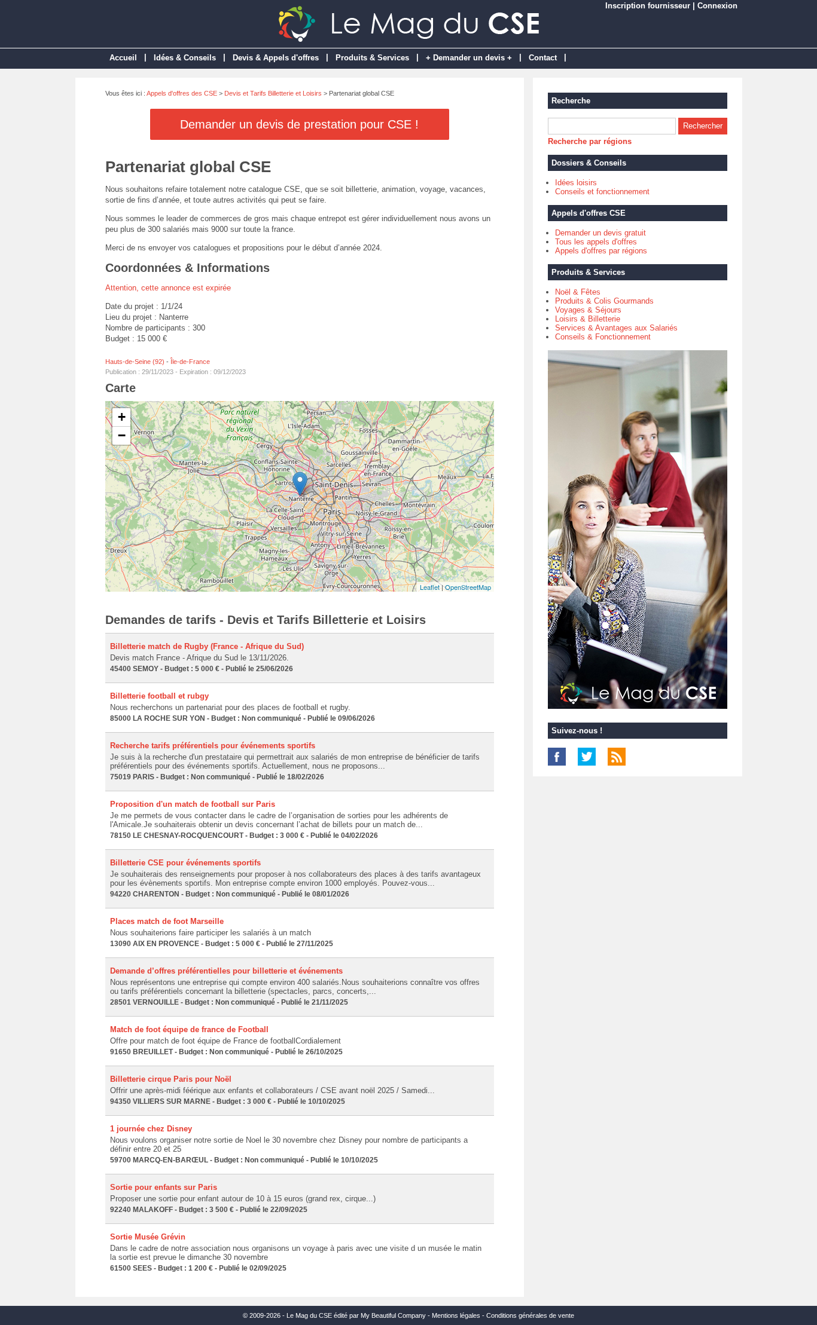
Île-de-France (190, 361)
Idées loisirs (576, 182)
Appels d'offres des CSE (182, 93)
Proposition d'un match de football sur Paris (192, 804)
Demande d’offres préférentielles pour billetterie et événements (226, 970)
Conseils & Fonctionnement (603, 336)
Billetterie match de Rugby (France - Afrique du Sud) (207, 646)
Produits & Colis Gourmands (604, 300)
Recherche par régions (590, 141)
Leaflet (430, 587)
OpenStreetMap (468, 587)
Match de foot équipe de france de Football (189, 1029)
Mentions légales (456, 1315)
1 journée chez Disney (151, 1128)
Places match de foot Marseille (167, 921)
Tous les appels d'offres (596, 241)
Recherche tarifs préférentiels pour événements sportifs (212, 745)
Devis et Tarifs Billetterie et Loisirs (273, 93)
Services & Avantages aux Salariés (616, 327)
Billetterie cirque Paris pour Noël (170, 1079)
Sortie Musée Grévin (147, 1236)
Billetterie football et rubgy (159, 695)
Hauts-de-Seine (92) (134, 361)
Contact (543, 57)
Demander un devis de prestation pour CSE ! (299, 124)
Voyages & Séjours (588, 309)
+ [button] (122, 416)
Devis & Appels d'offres (276, 57)
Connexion (717, 5)
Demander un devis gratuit (600, 232)
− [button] (122, 435)
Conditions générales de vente (530, 1315)
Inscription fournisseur (647, 5)
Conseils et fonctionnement (602, 191)
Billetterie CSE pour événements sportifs (185, 862)
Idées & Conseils (185, 57)
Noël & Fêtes (577, 291)
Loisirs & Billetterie (587, 318)
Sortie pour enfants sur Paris (163, 1187)
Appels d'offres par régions (601, 250)
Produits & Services (372, 57)
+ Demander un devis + (469, 57)
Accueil (123, 57)
